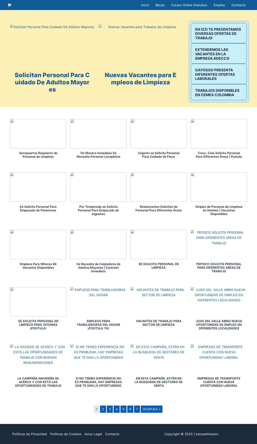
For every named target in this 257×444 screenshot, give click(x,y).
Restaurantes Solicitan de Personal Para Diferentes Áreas (159, 208)
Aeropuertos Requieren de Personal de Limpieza (38, 154)
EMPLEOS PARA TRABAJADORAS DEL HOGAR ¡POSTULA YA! (98, 324)
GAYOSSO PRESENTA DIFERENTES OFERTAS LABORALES (215, 74)
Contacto (112, 434)
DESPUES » (151, 409)
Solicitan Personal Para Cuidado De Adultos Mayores (52, 82)
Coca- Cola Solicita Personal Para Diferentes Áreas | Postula (219, 154)
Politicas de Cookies (65, 434)
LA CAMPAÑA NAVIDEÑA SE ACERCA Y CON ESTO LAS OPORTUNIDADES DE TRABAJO (38, 381)
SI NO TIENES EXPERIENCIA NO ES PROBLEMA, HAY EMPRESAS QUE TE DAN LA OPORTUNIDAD (98, 381)
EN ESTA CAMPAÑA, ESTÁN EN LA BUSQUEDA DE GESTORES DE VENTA (159, 381)
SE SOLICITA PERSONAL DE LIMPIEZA (159, 265)
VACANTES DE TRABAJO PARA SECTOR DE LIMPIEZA (159, 323)
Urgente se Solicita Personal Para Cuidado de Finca (158, 154)
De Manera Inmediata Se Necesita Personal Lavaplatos (98, 154)
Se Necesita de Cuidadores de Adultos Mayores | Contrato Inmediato (98, 267)
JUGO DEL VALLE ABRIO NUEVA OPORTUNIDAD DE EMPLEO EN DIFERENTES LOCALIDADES (219, 324)
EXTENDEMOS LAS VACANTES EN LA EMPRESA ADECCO (212, 53)
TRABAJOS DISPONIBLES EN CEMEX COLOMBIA (217, 92)
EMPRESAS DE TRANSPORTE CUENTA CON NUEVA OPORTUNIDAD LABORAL (218, 381)
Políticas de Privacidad (29, 434)
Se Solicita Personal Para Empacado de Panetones (38, 208)
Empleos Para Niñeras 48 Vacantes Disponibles (38, 265)
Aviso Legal (93, 434)
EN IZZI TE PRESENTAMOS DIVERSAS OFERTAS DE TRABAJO (218, 33)
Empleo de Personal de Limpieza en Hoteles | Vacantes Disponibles (219, 210)
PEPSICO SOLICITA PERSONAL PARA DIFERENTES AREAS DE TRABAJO (218, 267)
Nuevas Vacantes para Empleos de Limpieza (140, 78)
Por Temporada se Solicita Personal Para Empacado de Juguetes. (98, 210)
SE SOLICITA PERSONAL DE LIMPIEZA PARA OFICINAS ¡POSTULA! (38, 324)
